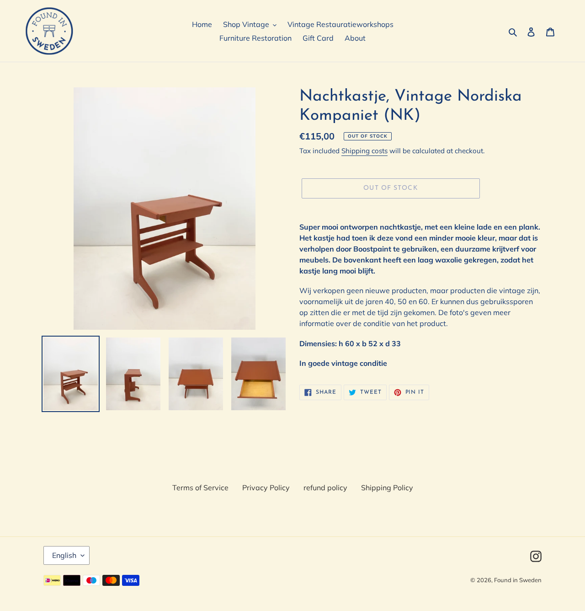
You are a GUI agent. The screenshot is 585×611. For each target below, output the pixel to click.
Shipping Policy (387, 487)
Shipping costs (364, 150)
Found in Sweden (518, 580)
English (64, 555)
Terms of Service (200, 487)
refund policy (325, 487)
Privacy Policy (266, 487)
